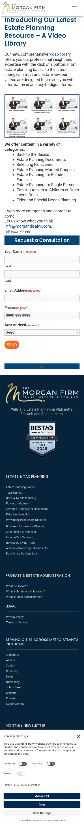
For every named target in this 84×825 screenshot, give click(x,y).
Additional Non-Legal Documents (27, 548)
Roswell (11, 698)
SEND (12, 344)
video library (60, 54)
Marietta (11, 693)
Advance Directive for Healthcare (27, 508)
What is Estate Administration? (25, 591)
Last (7, 281)
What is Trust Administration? (24, 596)
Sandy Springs (15, 703)
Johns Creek (14, 687)
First (7, 266)
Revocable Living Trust (20, 542)
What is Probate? (17, 586)
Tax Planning (14, 492)
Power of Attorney (17, 503)
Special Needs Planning (21, 498)
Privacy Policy (15, 616)
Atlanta (10, 660)
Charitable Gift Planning (21, 531)
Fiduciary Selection (18, 514)
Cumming (12, 671)
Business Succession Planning (25, 526)
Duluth (10, 676)
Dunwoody (12, 682)
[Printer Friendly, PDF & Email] (18, 232)
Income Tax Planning (19, 537)
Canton (10, 665)
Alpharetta (12, 654)
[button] (42, 366)
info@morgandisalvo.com (28, 226)
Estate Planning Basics (20, 487)
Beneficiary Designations (22, 553)
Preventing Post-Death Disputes (26, 519)
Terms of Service (17, 622)
